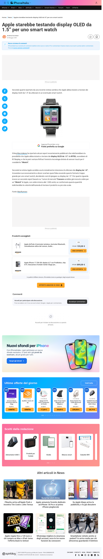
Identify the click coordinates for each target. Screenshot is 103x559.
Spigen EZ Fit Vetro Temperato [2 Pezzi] (43, 402)
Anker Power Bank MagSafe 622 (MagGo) (60, 402)
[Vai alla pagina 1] (42, 415)
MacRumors (22, 192)
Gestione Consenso (46, 555)
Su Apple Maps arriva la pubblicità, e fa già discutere (83, 503)
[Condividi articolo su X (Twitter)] (5, 98)
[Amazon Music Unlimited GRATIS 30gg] (12, 393)
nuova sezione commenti (21, 48)
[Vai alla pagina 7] (54, 415)
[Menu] (5, 3)
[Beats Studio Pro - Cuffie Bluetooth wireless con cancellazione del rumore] (76, 393)
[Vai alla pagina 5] (50, 415)
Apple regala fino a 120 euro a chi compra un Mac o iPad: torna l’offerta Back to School (18, 538)
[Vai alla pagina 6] (52, 415)
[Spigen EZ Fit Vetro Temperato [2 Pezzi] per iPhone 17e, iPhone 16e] (44, 393)
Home (4, 17)
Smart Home (50, 8)
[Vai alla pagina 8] (56, 415)
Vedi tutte (89, 383)
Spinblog (29, 552)
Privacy (89, 552)
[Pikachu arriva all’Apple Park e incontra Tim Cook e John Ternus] (18, 489)
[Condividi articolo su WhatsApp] (5, 121)
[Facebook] (75, 555)
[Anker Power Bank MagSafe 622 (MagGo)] (60, 393)
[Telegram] (91, 555)
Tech (68, 8)
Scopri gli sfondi (15, 361)
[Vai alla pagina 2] (45, 415)
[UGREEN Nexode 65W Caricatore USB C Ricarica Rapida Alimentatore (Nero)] (92, 393)
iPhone (4, 8)
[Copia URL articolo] (5, 129)
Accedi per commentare (77, 302)
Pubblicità (96, 552)
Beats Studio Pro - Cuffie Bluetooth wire (76, 402)
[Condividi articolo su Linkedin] (5, 106)
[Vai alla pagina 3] (47, 415)
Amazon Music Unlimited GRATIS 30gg (11, 402)
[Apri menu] (30, 3)
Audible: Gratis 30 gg (27, 401)
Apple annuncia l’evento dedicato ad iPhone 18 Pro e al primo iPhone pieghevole (50, 504)
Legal (83, 552)
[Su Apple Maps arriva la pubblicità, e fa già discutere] (83, 489)
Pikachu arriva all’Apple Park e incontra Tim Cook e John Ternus (18, 503)
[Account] (96, 3)
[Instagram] (85, 555)
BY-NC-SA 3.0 (35, 555)
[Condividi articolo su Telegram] (5, 113)
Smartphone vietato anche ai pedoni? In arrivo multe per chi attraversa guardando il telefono (83, 538)
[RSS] (98, 555)
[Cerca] (8, 3)
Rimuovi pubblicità (51, 82)
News (10, 17)
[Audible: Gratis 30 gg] (28, 393)
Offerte (75, 8)
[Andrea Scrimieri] (4, 37)
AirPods (29, 8)
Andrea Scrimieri (13, 36)
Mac (20, 8)
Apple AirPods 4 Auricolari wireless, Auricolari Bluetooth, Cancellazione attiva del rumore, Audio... (44, 245)
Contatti (77, 552)
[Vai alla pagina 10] (59, 415)
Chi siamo (70, 552)
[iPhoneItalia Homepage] (20, 3)
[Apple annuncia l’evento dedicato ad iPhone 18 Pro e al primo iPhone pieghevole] (50, 489)
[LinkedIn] (95, 555)
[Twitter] (79, 555)
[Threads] (88, 555)
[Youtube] (82, 555)
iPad (13, 8)
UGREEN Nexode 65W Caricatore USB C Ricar (92, 402)
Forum (60, 8)
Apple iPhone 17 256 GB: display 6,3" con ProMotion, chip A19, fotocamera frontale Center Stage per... (45, 264)
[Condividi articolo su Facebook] (5, 91)
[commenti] (90, 37)
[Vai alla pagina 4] (54, 462)
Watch (38, 8)
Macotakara (22, 153)
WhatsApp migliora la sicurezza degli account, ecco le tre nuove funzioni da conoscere (51, 538)
